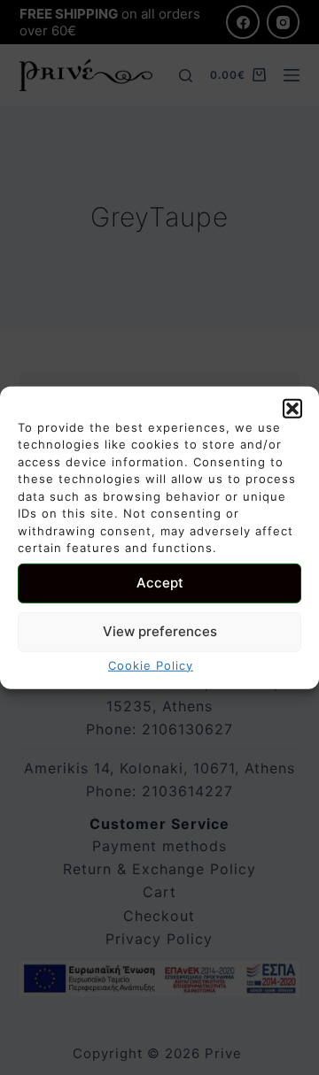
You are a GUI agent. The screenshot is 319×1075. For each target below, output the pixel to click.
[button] (292, 408)
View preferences (160, 631)
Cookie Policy (150, 664)
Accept (159, 582)
